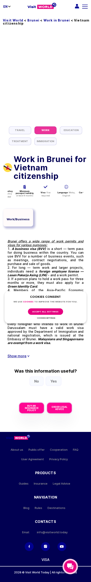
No (36, 381)
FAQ (75, 449)
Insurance (40, 483)
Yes (53, 381)
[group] (20, 130)
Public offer (36, 449)
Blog (26, 508)
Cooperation (59, 449)
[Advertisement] (45, 78)
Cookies (28, 302)
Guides (23, 483)
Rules (38, 508)
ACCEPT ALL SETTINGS (45, 312)
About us (17, 449)
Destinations (56, 508)
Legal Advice (61, 483)
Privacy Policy (58, 459)
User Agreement (32, 459)
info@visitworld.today (52, 532)
